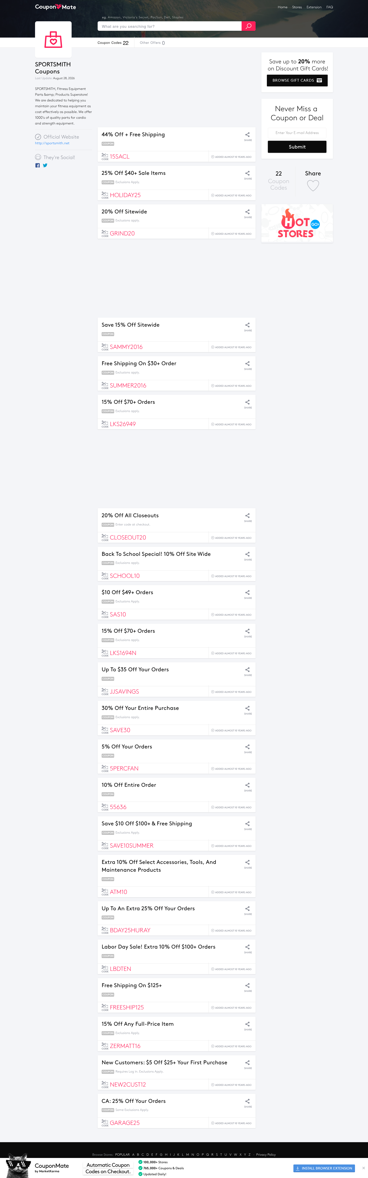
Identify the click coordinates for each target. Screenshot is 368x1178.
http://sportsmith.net (52, 143)
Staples (178, 17)
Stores (297, 7)
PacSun (156, 17)
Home (282, 7)
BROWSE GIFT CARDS (294, 80)
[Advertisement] (177, 87)
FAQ (329, 7)
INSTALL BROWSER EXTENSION (326, 1168)
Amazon (114, 17)
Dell (167, 17)
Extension (314, 7)
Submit (297, 147)
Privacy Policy (266, 1155)
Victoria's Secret (135, 17)
